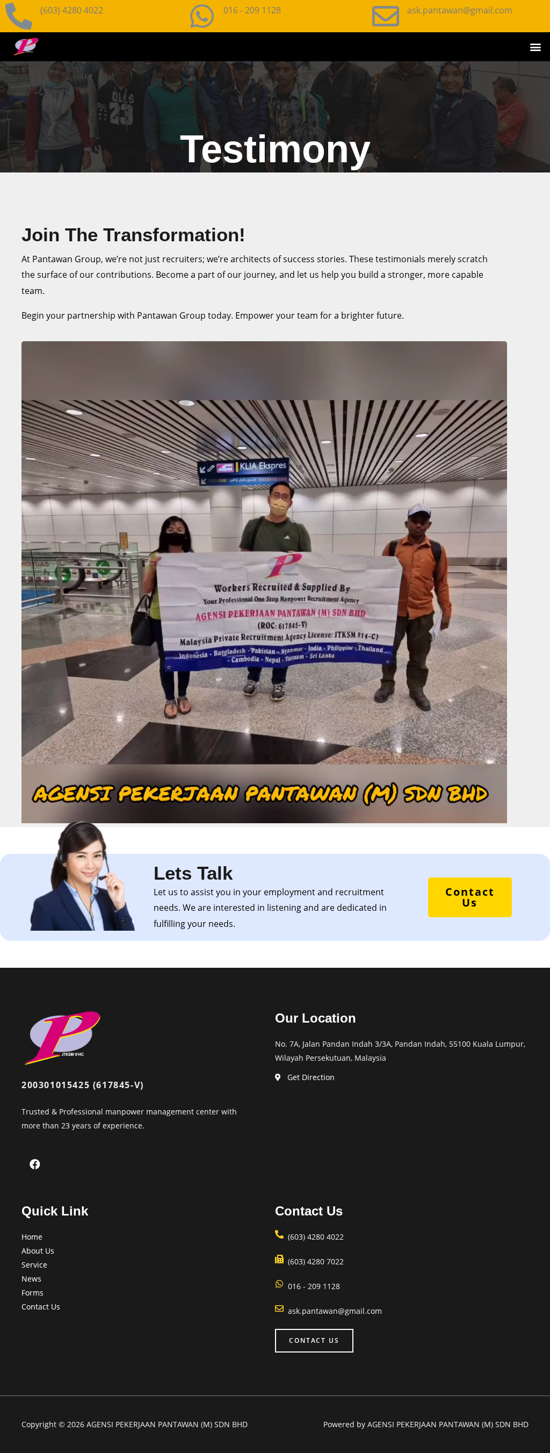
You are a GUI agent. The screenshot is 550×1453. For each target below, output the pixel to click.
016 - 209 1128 (252, 10)
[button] (536, 47)
